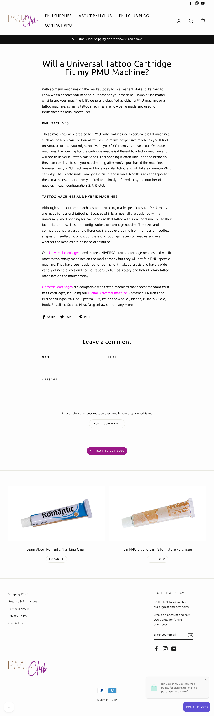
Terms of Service (19, 608)
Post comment (107, 423)
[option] (107, 39)
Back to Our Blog (110, 451)
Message (49, 380)
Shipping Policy (18, 594)
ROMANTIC (56, 559)
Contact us (15, 623)
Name (47, 357)
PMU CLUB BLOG (134, 16)
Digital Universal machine (107, 293)
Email (113, 357)
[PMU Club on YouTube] (173, 648)
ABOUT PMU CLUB (95, 16)
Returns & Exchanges (22, 601)
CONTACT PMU (58, 25)
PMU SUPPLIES (58, 16)
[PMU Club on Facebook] (156, 648)
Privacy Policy (17, 616)
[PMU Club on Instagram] (165, 648)
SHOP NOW (157, 559)
